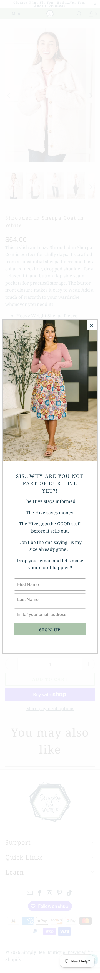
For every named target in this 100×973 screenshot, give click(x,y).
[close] (92, 325)
